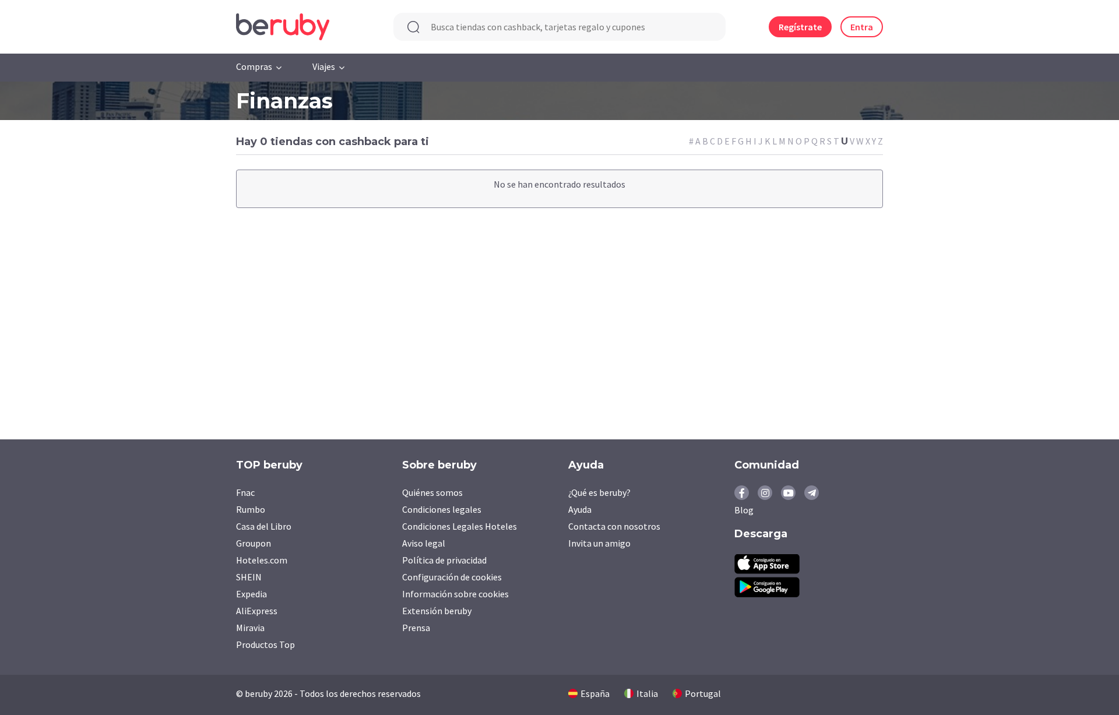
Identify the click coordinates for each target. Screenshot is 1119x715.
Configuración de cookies (452, 577)
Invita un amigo (599, 543)
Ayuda (580, 509)
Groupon (253, 543)
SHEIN (249, 577)
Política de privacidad (444, 560)
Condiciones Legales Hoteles (459, 526)
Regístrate (800, 27)
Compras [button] (254, 66)
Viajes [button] (323, 66)
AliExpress (256, 611)
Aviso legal (423, 543)
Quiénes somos (432, 492)
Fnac (245, 492)
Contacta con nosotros (614, 526)
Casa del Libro (263, 526)
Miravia (250, 627)
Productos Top (265, 644)
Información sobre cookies (455, 594)
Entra (861, 27)
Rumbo (250, 509)
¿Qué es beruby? (599, 492)
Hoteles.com (261, 560)
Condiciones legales (441, 509)
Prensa (416, 627)
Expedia (251, 594)
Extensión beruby (436, 611)
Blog (744, 510)
